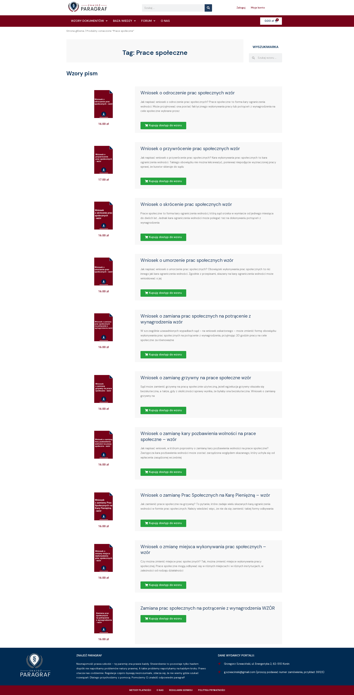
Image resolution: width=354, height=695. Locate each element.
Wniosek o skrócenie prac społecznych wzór (186, 204)
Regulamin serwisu (180, 690)
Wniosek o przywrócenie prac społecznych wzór (190, 149)
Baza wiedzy (122, 21)
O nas (165, 21)
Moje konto (258, 7)
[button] (163, 125)
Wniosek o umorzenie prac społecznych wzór (186, 260)
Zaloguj (241, 7)
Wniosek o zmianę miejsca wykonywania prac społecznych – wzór (203, 550)
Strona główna (75, 30)
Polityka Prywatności (211, 690)
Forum (146, 21)
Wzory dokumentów (87, 21)
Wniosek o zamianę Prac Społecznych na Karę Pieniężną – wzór (205, 495)
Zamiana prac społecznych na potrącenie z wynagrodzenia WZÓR (207, 608)
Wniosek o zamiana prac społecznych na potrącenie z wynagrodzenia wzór (195, 319)
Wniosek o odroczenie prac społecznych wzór (187, 93)
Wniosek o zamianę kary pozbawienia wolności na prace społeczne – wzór (198, 436)
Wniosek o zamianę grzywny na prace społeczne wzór (195, 378)
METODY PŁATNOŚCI (140, 690)
